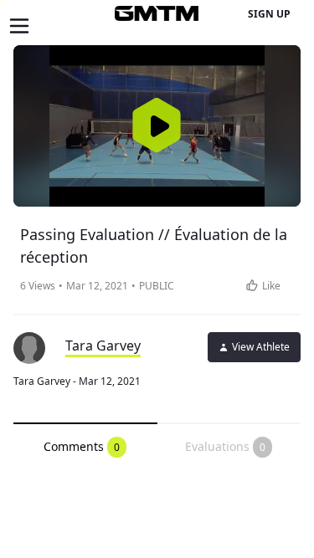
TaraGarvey (103, 345)
